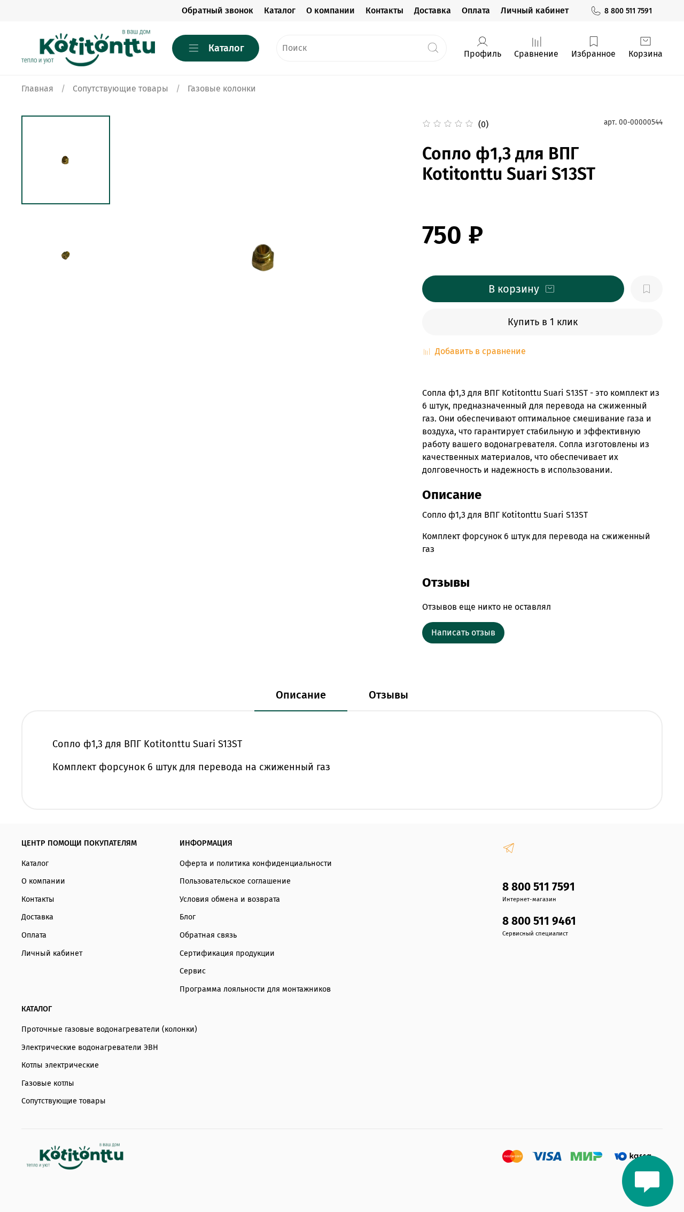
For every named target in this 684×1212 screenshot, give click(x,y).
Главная (37, 88)
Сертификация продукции (227, 953)
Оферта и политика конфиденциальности (256, 863)
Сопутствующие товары (120, 88)
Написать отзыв (463, 632)
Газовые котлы (47, 1083)
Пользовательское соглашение (235, 881)
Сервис (193, 971)
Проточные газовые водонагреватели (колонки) (109, 1029)
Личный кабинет (535, 10)
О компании (330, 10)
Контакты (384, 10)
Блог (188, 917)
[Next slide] (385, 257)
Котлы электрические (60, 1065)
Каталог (280, 10)
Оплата (476, 10)
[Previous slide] (145, 257)
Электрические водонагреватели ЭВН (89, 1047)
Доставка (432, 10)
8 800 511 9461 (539, 921)
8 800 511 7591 (628, 11)
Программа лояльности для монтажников (255, 989)
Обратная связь (208, 935)
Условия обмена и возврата (230, 899)
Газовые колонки (222, 88)
